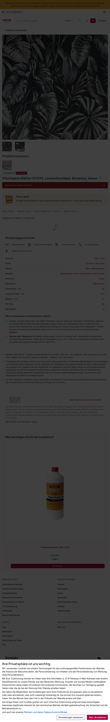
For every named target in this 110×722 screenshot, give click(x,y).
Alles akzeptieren (97, 717)
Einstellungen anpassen (70, 717)
